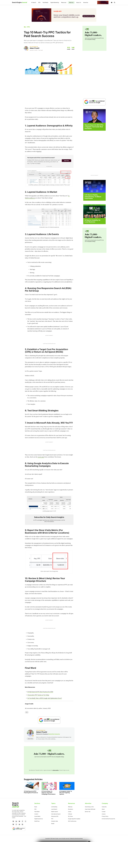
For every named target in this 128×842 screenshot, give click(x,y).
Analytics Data (54, 821)
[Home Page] (19, 2)
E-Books (70, 814)
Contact (103, 811)
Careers (104, 814)
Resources (63, 2)
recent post (41, 457)
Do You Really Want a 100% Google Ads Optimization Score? (44, 698)
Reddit (52, 823)
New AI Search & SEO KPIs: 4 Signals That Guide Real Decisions (94, 126)
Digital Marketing (54, 2)
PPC (27, 712)
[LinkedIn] (16, 821)
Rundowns (70, 809)
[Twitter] (25, 821)
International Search (56, 814)
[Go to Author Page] (26, 48)
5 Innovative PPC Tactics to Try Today (38, 695)
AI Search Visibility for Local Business (92, 221)
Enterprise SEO (54, 816)
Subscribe (104, 806)
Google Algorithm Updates (74, 818)
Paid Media (45, 2)
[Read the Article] (31, 786)
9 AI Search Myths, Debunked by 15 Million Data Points (93, 196)
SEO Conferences (72, 821)
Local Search (54, 809)
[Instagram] (16, 824)
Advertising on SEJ (89, 806)
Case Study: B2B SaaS (90, 809)
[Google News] (13, 821)
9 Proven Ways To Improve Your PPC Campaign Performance (48, 793)
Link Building (54, 806)
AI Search (33, 2)
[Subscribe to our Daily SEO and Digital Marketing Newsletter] (111, 2)
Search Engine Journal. (57, 838)
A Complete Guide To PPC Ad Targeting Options (65, 793)
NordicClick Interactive (54, 734)
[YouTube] (19, 821)
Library (69, 811)
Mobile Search (54, 811)
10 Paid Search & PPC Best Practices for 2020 (40, 692)
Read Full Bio (30, 738)
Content (36, 814)
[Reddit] (19, 824)
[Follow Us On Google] (49, 720)
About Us (78, 2)
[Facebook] (22, 821)
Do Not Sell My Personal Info (108, 818)
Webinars (71, 2)
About (103, 809)
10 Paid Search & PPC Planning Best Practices (31, 792)
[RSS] (22, 824)
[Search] (114, 2)
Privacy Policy (105, 816)
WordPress (36, 821)
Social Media (37, 816)
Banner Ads (87, 811)
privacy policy (56, 770)
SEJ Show (70, 816)
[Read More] (94, 186)
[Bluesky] (13, 824)
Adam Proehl (34, 48)
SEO (39, 2)
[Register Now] (94, 116)
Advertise (85, 2)
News (35, 806)
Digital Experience (38, 818)
